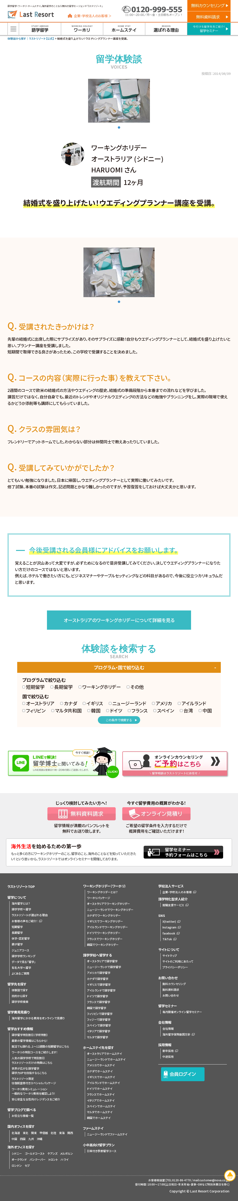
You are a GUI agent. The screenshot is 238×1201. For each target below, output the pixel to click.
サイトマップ (169, 955)
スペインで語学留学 (99, 1025)
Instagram (169, 927)
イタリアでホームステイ (101, 1100)
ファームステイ (93, 1128)
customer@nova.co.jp (213, 1180)
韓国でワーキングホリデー (103, 945)
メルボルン (66, 1153)
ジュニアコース (20, 950)
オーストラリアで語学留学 (102, 961)
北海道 (16, 1133)
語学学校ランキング (23, 956)
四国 (23, 1139)
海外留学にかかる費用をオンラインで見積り (38, 1018)
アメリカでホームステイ (101, 1065)
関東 (34, 1133)
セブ (27, 1165)
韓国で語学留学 (96, 1008)
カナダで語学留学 (97, 979)
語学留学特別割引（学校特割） (30, 1035)
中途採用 (168, 1056)
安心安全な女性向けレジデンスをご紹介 (36, 1099)
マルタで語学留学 (97, 1037)
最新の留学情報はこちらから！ (30, 1040)
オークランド (19, 1159)
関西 (70, 1133)
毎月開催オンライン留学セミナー (182, 1012)
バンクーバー (38, 1159)
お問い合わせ (170, 995)
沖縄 (39, 1139)
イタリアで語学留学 (98, 1031)
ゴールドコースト (35, 1153)
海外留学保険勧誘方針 (176, 1034)
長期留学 (17, 932)
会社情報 (168, 1028)
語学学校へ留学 (21, 909)
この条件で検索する (119, 720)
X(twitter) (169, 921)
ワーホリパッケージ (98, 898)
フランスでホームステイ (101, 1094)
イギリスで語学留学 (99, 984)
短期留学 (17, 927)
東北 (25, 1133)
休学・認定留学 (21, 938)
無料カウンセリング (174, 984)
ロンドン (17, 1165)
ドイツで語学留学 (97, 996)
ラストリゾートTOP (21, 886)
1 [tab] (119, 127)
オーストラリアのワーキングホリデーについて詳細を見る (119, 620)
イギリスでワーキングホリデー (105, 921)
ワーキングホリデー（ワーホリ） (104, 885)
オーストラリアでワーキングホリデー (108, 904)
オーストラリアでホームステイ (104, 1053)
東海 (62, 1133)
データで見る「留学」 (24, 962)
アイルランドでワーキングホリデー (107, 927)
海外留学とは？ (21, 903)
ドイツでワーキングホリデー (103, 933)
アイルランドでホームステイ (103, 1083)
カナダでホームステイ (100, 1071)
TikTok (167, 939)
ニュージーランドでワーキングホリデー (110, 910)
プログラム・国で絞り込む (119, 667)
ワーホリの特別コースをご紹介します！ (35, 1052)
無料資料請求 (170, 989)
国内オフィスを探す (21, 1126)
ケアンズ (52, 1153)
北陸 (53, 1133)
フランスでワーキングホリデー (104, 939)
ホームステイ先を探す (98, 1047)
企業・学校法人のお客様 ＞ (93, 15)
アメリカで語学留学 (98, 973)
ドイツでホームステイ (99, 1088)
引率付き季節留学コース (101, 1151)
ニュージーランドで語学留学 (104, 967)
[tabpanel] (119, 101)
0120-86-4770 (181, 1180)
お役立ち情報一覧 (23, 1116)
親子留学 (17, 944)
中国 (14, 1139)
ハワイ (65, 1159)
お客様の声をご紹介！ (25, 921)
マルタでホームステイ (99, 1112)
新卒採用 (168, 1051)
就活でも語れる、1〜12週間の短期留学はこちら (40, 1046)
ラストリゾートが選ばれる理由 (30, 915)
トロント (53, 1159)
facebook (168, 933)
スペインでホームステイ (101, 1106)
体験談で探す (20, 990)
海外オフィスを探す (21, 1146)
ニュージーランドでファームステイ (107, 1134)
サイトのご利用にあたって (177, 961)
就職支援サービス (173, 905)
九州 (31, 1139)
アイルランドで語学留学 (101, 990)
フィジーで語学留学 (98, 1019)
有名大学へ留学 (21, 967)
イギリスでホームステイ (101, 1077)
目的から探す (20, 996)
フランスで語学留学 (98, 1002)
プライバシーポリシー (175, 967)
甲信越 (44, 1133)
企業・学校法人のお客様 (177, 892)
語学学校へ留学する (97, 955)
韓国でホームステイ (99, 1118)
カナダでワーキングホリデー (104, 915)
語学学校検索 (20, 1002)
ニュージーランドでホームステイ (106, 1059)
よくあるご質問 (20, 973)
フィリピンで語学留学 (99, 1014)
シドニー (17, 1153)
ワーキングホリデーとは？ (102, 892)
